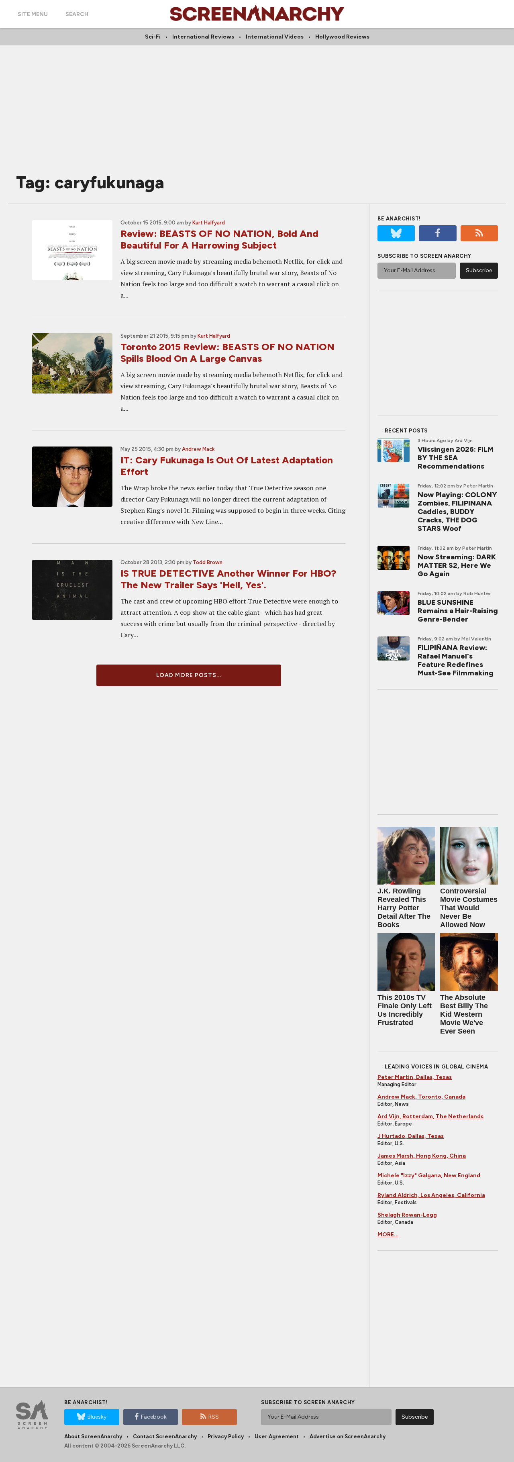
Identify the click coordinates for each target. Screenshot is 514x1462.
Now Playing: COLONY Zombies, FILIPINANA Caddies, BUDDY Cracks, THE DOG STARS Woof (457, 511)
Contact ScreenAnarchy (165, 1436)
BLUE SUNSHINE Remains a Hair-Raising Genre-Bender (458, 611)
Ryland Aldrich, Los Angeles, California (431, 1195)
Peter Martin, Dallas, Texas (414, 1077)
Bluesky (97, 1416)
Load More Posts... (188, 675)
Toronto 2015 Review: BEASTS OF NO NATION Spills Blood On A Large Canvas (227, 352)
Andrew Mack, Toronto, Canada (421, 1096)
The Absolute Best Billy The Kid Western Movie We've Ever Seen (464, 1014)
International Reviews (203, 36)
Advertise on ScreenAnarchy (348, 1436)
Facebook (154, 1416)
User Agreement (277, 1436)
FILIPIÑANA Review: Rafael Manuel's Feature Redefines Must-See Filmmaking (456, 660)
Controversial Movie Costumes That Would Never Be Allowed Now (469, 908)
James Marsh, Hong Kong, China (421, 1155)
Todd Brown (207, 562)
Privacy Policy (226, 1436)
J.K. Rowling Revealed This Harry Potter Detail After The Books (403, 908)
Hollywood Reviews (342, 36)
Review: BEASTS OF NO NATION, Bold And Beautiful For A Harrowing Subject (219, 239)
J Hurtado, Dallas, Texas (410, 1136)
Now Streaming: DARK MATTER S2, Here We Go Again (457, 565)
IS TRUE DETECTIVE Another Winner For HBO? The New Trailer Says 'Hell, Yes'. (228, 579)
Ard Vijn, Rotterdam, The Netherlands (430, 1116)
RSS (213, 1416)
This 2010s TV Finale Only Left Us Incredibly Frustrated (404, 1010)
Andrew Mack (198, 449)
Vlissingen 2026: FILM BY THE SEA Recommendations (456, 458)
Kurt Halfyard (208, 223)
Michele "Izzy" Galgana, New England (428, 1175)
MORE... (388, 1234)
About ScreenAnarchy (93, 1436)
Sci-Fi (153, 36)
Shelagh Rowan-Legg (407, 1214)
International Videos (275, 36)
